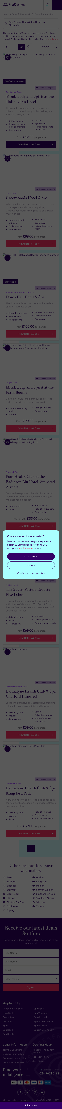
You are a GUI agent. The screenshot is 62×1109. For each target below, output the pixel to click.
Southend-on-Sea (45, 893)
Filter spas (31, 1105)
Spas (14, 14)
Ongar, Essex (11, 383)
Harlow (40, 877)
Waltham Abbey (45, 898)
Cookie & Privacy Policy (15, 1058)
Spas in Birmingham (44, 1029)
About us (7, 1021)
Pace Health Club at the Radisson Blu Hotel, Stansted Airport (30, 482)
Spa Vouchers (41, 1013)
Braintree (12, 889)
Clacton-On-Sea (15, 902)
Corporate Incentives (13, 1062)
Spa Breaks (8, 1034)
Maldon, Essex (12, 585)
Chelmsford (48, 14)
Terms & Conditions (12, 1049)
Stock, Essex (11, 193)
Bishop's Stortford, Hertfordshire (20, 292)
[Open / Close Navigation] (57, 5)
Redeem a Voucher (13, 1008)
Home (6, 14)
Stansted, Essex (12, 472)
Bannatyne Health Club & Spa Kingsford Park (31, 791)
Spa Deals (8, 1029)
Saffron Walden (44, 889)
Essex (37, 14)
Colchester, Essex (13, 783)
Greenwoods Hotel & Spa (27, 197)
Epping (10, 910)
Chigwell (11, 898)
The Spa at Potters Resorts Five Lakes (28, 592)
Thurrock (41, 906)
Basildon (11, 881)
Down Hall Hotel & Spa (25, 297)
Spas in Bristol (41, 1025)
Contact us (8, 1017)
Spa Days (39, 1008)
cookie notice (26, 548)
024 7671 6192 (49, 1072)
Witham (40, 902)
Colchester (12, 906)
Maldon (40, 885)
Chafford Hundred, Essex (16, 687)
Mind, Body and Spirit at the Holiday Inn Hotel (30, 99)
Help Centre (9, 1013)
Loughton (41, 881)
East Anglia (25, 14)
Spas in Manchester (44, 1021)
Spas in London (41, 1017)
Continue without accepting (31, 573)
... (52, 39)
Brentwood (13, 893)
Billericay (11, 885)
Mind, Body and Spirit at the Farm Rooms (30, 390)
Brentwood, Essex (13, 92)
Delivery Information (13, 1054)
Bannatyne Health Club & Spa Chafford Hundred (31, 694)
